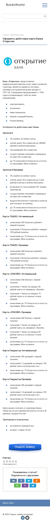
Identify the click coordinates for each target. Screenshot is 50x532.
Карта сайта (8, 503)
